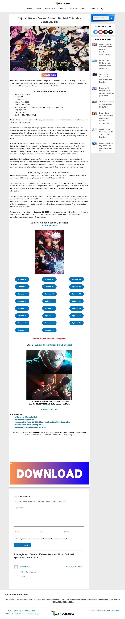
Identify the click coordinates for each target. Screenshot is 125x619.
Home (29, 8)
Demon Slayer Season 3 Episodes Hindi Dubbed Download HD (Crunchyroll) (106, 118)
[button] (54, 8)
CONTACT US (20, 614)
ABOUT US (9, 614)
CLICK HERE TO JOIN (49, 409)
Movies (93, 8)
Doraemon (48, 8)
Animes (61, 8)
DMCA (10, 611)
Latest (38, 8)
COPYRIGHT (18, 611)
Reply (23, 576)
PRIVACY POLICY (32, 614)
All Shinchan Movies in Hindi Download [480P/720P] (106, 104)
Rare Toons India (113, 610)
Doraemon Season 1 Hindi (24, 419)
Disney (84, 8)
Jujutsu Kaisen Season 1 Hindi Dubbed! (53, 345)
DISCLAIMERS (30, 611)
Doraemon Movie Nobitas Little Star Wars (30, 427)
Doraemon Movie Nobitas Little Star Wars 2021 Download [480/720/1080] (105, 49)
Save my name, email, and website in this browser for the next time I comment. (41, 539)
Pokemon (74, 8)
